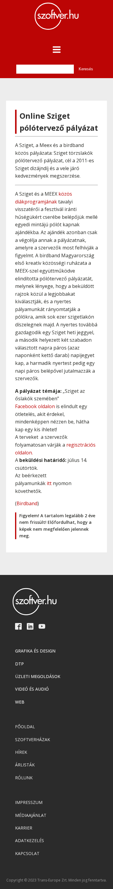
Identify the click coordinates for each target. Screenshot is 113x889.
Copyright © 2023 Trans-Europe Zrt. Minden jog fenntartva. (56, 880)
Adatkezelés (29, 840)
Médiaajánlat (30, 815)
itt (49, 483)
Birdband (27, 503)
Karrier (23, 828)
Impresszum (28, 802)
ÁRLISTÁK (25, 765)
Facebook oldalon (35, 406)
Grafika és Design (35, 651)
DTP (19, 664)
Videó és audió (32, 689)
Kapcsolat (27, 853)
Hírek (21, 752)
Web (19, 702)
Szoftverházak (32, 739)
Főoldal (25, 726)
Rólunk (24, 778)
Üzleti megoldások (37, 676)
